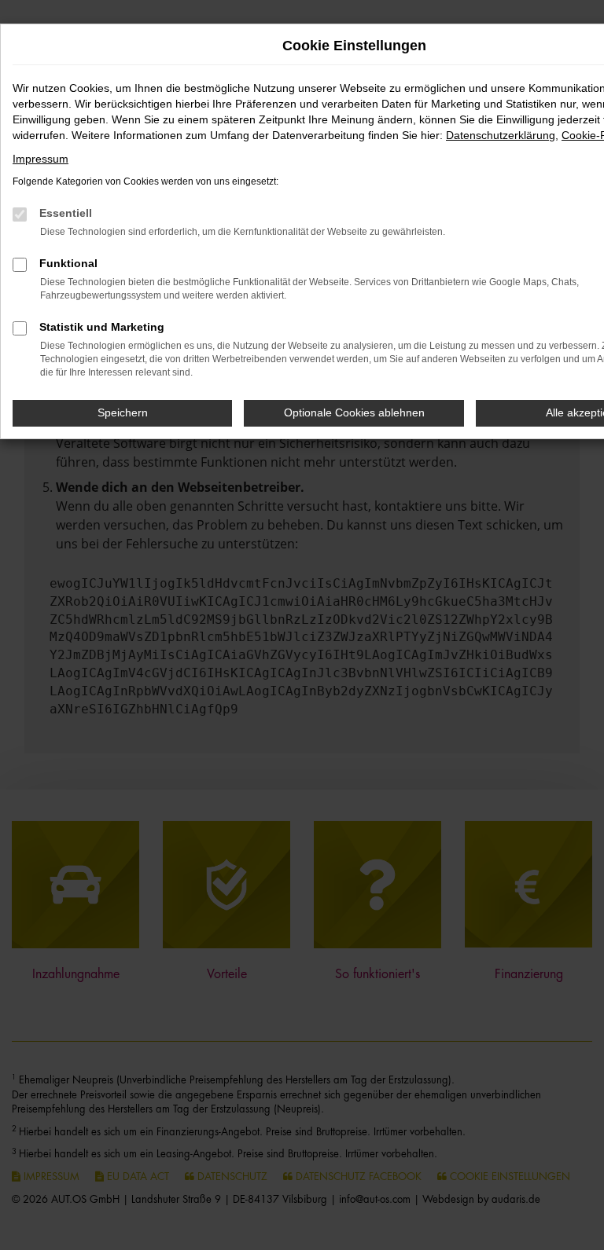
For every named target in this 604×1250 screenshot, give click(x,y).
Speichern (123, 412)
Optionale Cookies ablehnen (354, 412)
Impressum (40, 158)
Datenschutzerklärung (500, 135)
